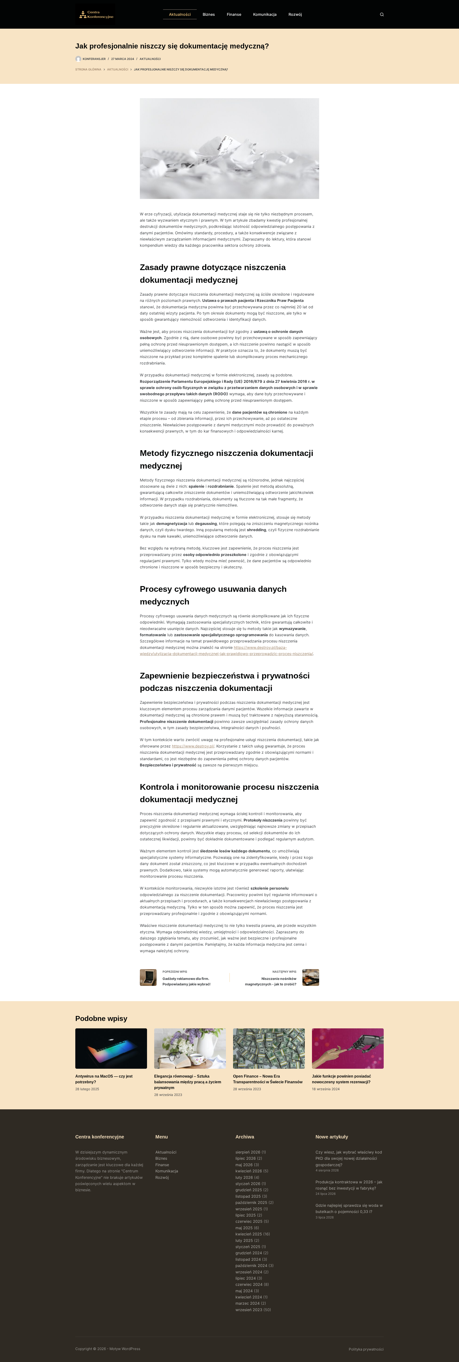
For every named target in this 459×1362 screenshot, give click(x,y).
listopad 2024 (248, 1259)
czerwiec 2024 (248, 1284)
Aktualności (180, 14)
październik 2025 (251, 1202)
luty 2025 (244, 1240)
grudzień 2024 (248, 1252)
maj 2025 (244, 1227)
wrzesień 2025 (248, 1209)
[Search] (382, 14)
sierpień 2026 (247, 1152)
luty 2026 (244, 1177)
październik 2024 (251, 1265)
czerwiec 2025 (248, 1221)
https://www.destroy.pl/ (193, 746)
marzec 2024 (247, 1303)
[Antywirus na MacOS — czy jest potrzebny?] (111, 1048)
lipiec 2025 (245, 1215)
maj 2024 (244, 1290)
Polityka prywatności (366, 1349)
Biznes (209, 14)
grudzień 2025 (248, 1189)
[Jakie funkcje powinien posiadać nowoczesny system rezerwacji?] (348, 1048)
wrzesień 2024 (248, 1272)
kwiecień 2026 (248, 1171)
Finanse (234, 14)
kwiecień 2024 (248, 1297)
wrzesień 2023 (248, 1309)
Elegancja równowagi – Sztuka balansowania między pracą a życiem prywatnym (187, 1082)
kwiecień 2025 (248, 1234)
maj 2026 (244, 1164)
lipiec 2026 (245, 1158)
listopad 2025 (248, 1196)
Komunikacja (265, 14)
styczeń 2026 (247, 1183)
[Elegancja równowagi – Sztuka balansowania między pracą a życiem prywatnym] (190, 1048)
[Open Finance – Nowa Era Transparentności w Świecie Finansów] (269, 1048)
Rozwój (295, 14)
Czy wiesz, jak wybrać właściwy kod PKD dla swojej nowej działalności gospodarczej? (349, 1158)
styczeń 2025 (247, 1246)
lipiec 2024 (245, 1278)
